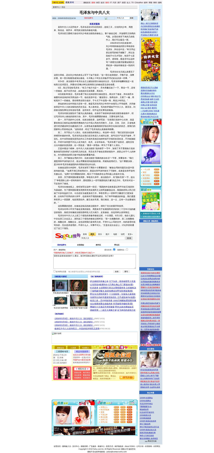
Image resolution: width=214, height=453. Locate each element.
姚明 (151, 99)
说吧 (123, 234)
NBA (152, 96)
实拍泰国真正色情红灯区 (150, 293)
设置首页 (57, 446)
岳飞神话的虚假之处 (126, 310)
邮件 (146, 3)
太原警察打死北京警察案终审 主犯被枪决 (117, 288)
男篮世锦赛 (145, 99)
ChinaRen (139, 3)
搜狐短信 (60, 348)
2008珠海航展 (145, 418)
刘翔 (151, 102)
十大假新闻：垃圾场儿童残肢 (122, 294)
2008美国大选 (145, 415)
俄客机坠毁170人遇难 (149, 88)
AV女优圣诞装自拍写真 (149, 370)
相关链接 (59, 314)
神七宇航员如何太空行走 (149, 427)
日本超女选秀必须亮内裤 (150, 279)
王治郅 (156, 99)
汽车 (114, 3)
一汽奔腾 (144, 111)
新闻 (85, 234)
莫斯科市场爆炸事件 (148, 90)
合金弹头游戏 (155, 387)
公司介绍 (139, 446)
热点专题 (150, 393)
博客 (150, 3)
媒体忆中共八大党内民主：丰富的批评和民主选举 (77, 328)
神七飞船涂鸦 (145, 424)
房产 (119, 3)
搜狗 (160, 3)
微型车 (154, 108)
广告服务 (92, 446)
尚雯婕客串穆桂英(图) (123, 304)
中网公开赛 (145, 105)
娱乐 (102, 3)
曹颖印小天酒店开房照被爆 (102, 307)
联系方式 (109, 446)
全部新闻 (148, 446)
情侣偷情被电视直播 (79, 293)
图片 (107, 234)
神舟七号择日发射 (147, 436)
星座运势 (77, 373)
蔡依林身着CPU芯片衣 (150, 117)
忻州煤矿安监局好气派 (149, 29)
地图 (115, 234)
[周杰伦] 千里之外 (60, 355)
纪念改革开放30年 (147, 412)
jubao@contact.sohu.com (117, 452)
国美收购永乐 (151, 114)
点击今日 (150, 7)
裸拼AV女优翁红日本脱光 (150, 296)
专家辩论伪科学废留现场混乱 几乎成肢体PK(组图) (113, 297)
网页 (92, 234)
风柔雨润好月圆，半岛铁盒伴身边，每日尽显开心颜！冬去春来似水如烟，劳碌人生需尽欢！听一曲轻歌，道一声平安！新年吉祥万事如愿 (115, 372)
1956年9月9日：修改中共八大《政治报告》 (74, 318)
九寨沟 (143, 114)
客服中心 (101, 446)
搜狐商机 (154, 221)
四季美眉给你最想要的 (151, 217)
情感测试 (77, 378)
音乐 (100, 234)
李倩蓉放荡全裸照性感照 (150, 309)
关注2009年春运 (146, 404)
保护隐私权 (119, 446)
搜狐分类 (146, 221)
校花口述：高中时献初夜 (101, 300)
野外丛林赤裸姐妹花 (124, 307)
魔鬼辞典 (86, 375)
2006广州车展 (153, 111)
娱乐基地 (150, 349)
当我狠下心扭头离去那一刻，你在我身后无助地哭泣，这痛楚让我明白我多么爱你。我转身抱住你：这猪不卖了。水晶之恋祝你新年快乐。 (115, 365)
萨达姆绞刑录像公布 (99, 281)
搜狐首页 (86, 3)
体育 (98, 3)
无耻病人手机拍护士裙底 (150, 324)
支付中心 (75, 446)
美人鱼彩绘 (144, 384)
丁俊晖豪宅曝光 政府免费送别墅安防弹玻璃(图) (111, 291)
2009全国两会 (145, 401)
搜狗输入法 (66, 446)
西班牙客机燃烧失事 (148, 433)
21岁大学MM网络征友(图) (151, 276)
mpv (142, 108)
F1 (160, 96)
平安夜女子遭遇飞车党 (149, 35)
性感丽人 (85, 348)
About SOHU (130, 446)
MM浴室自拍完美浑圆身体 (151, 290)
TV (132, 3)
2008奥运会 (145, 96)
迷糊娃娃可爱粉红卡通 (151, 213)
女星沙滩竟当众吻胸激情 (150, 285)
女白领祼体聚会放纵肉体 (101, 304)
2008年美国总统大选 (148, 430)
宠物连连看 (144, 387)
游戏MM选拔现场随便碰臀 (151, 312)
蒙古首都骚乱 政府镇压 (149, 438)
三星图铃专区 (62, 351)
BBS (155, 3)
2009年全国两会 (146, 398)
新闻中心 (56, 7)
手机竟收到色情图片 (61, 293)
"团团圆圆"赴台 (146, 407)
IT (111, 3)
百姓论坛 (150, 269)
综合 (63, 7)
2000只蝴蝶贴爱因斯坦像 (124, 300)
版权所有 (132, 449)
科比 (156, 96)
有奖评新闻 (95, 24)
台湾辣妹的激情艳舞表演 (150, 282)
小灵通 (73, 348)
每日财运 (86, 373)
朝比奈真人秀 (155, 384)
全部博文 (156, 446)
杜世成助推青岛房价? (149, 32)
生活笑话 (86, 378)
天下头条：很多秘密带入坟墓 (122, 281)
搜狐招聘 (84, 446)
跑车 (149, 108)
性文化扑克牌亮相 (61, 308)
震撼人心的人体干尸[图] (149, 376)
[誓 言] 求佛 (58, 358)
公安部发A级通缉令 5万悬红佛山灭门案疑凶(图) (111, 284)
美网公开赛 (145, 102)
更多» (130, 234)
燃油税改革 (144, 409)
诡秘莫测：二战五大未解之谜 (103, 310)
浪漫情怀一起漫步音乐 (82, 357)
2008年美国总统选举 (148, 421)
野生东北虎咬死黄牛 (99, 294)
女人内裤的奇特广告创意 (150, 378)
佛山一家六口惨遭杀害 (149, 23)
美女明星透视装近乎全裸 (150, 326)
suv (146, 108)
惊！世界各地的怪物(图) (150, 329)
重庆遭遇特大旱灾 (148, 93)
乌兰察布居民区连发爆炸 (150, 26)
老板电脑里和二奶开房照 (150, 318)
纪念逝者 (94, 288)
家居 (124, 3)
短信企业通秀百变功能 (82, 355)
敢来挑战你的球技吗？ (82, 362)
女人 (128, 3)
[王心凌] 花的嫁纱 (60, 363)
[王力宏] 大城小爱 (60, 360)
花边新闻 (77, 375)
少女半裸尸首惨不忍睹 (78, 308)
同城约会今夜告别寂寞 (82, 360)
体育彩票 (153, 105)
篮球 (155, 102)
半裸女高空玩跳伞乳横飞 (150, 303)
